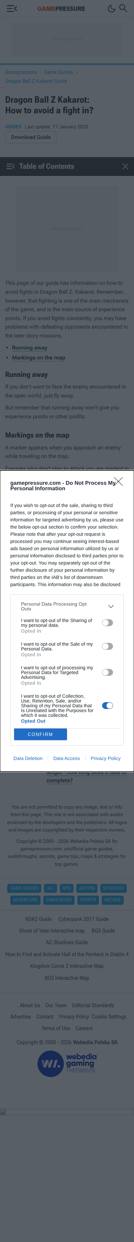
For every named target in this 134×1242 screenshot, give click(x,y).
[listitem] (67, 606)
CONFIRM (40, 734)
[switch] (107, 622)
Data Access (66, 758)
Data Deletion (28, 758)
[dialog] (67, 621)
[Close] (120, 483)
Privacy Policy (106, 758)
